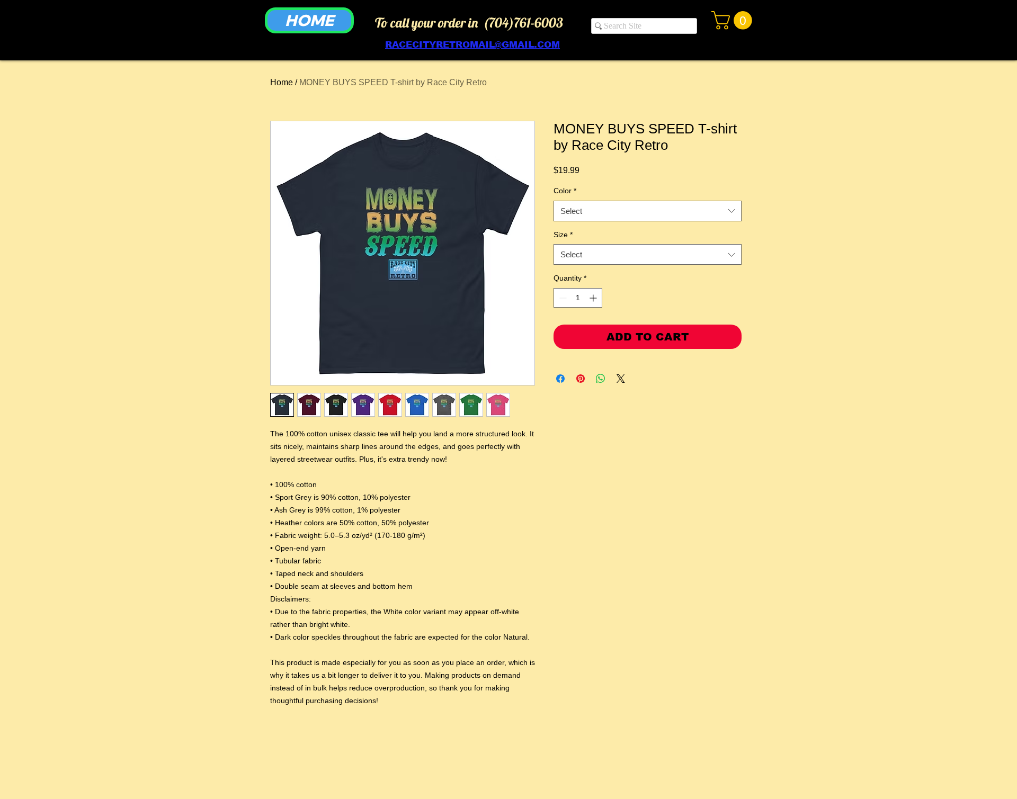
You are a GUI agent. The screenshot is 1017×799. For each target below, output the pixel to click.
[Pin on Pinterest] (580, 378)
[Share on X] (620, 378)
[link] (733, 20)
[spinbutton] (577, 298)
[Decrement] (561, 298)
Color (565, 190)
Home (281, 82)
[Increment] (594, 298)
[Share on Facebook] (560, 378)
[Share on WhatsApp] (600, 378)
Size (563, 234)
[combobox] (648, 211)
